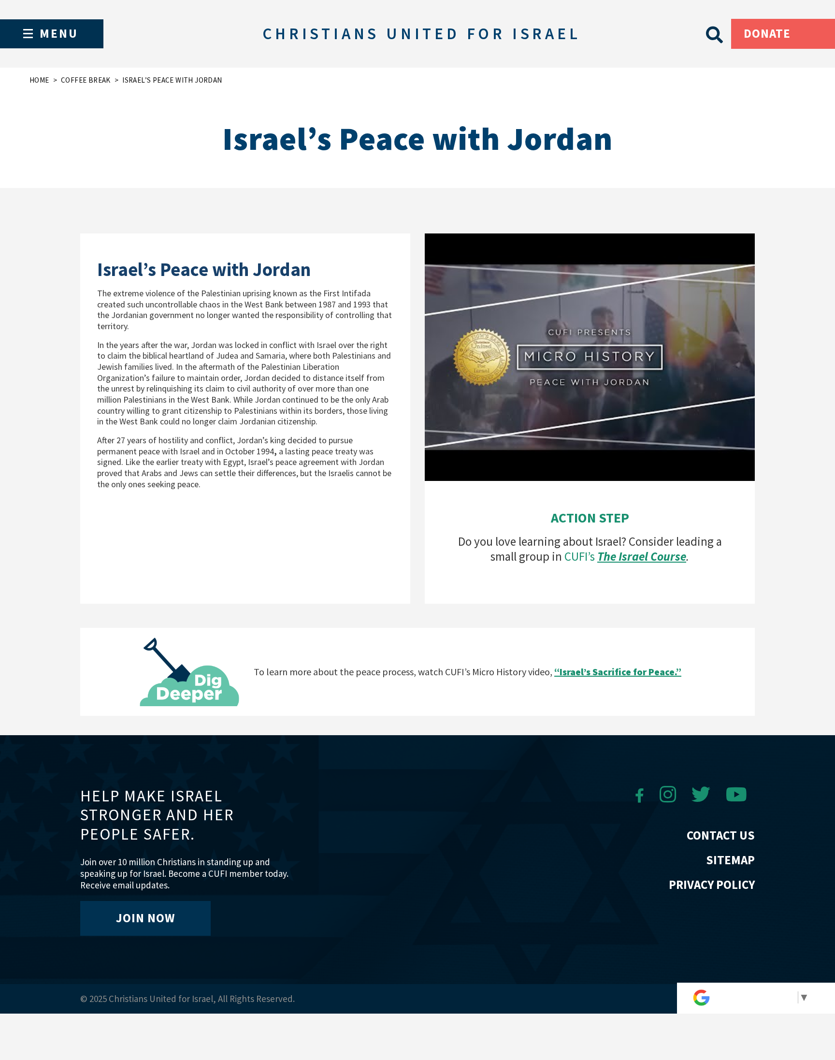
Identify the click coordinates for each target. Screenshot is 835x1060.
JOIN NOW (145, 918)
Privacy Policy (712, 884)
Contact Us (721, 835)
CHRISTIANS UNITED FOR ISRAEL (421, 34)
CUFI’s (625, 556)
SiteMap (730, 860)
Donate (767, 33)
